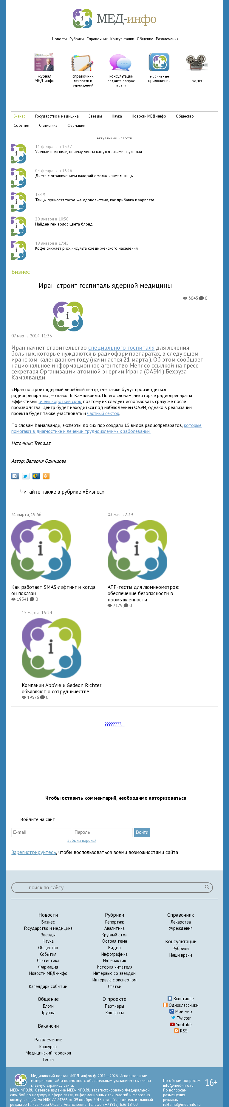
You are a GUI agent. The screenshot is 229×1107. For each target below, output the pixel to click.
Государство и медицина (48, 928)
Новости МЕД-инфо (48, 973)
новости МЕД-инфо (149, 116)
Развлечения (167, 38)
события (21, 125)
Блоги (48, 1006)
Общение (145, 38)
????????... (115, 724)
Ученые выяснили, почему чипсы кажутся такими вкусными (88, 149)
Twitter (183, 1018)
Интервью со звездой (114, 973)
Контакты (115, 1012)
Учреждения (181, 928)
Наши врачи (180, 955)
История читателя (114, 967)
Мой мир (183, 1011)
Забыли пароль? (81, 840)
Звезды (48, 935)
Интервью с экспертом (114, 980)
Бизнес (48, 922)
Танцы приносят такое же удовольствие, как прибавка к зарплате (94, 197)
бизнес (19, 116)
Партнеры (114, 1006)
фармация (76, 125)
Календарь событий (48, 986)
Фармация (48, 967)
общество (185, 116)
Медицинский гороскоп (48, 1053)
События (48, 954)
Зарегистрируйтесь (33, 852)
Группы (48, 1012)
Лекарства (181, 922)
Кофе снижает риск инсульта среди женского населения (86, 245)
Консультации (122, 38)
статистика (48, 125)
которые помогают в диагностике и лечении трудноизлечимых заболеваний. (106, 428)
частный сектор (103, 413)
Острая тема (114, 941)
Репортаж (114, 922)
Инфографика (114, 954)
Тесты (48, 1059)
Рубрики (76, 38)
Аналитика (114, 928)
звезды (95, 116)
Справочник (97, 38)
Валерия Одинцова (46, 461)
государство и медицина (57, 116)
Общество (48, 947)
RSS (183, 1031)
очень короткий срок (59, 401)
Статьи (114, 986)
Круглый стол (114, 935)
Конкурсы (48, 1046)
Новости (59, 38)
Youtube (183, 1024)
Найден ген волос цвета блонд (64, 221)
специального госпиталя (121, 347)
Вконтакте (183, 998)
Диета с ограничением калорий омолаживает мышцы (84, 173)
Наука (48, 941)
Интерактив (114, 960)
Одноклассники (183, 1005)
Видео (114, 947)
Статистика (48, 960)
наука (117, 116)
